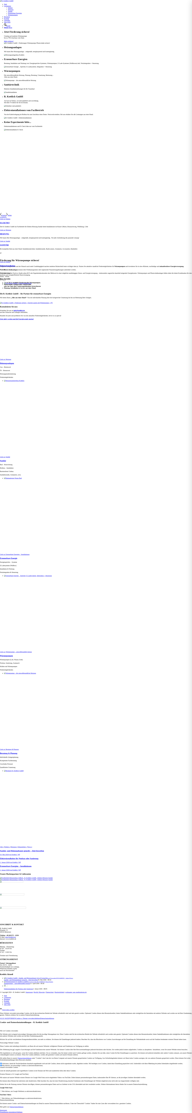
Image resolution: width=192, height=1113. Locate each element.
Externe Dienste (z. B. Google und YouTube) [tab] (14, 1074)
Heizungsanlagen (7, 363)
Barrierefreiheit (59, 992)
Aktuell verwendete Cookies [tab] (9, 1067)
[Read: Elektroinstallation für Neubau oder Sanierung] (6, 986)
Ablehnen (19, 1112)
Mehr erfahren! (9, 41)
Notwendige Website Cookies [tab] (9, 1043)
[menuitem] (98, 4)
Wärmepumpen (6, 656)
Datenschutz (50, 992)
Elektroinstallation (7, 266)
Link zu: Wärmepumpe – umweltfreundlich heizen (16, 652)
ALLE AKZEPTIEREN (8, 1018)
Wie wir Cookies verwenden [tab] (9, 1031)
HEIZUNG (4, 234)
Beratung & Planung (8, 753)
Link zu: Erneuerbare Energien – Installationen (15, 554)
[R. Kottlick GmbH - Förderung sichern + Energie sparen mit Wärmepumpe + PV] (26, 303)
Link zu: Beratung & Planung (9, 749)
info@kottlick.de (10, 937)
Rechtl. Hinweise (39, 992)
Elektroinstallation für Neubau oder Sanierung (18, 989)
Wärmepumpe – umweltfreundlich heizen (17, 983)
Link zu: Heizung (5, 230)
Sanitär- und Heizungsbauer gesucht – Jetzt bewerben (21, 980)
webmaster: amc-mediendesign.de (76, 992)
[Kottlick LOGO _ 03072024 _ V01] (6, 1)
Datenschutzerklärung (47, 1018)
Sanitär (3, 461)
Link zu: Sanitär (5, 241)
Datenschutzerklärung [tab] (7, 1100)
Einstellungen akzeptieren (8, 1112)
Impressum (29, 992)
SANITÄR (4, 245)
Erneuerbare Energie (8, 558)
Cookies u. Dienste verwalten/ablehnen (28, 1018)
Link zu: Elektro (5, 219)
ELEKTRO (5, 223)
